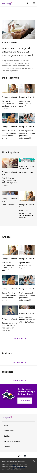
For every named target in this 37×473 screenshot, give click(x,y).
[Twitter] (18, 457)
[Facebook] (11, 457)
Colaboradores (9, 431)
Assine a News (25, 400)
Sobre (6, 425)
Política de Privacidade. (15, 469)
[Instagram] (25, 457)
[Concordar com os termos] (33, 461)
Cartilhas (7, 436)
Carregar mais (18, 338)
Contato (7, 447)
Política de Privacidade (12, 441)
